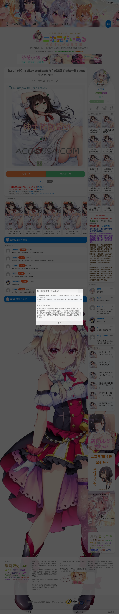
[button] (80, 291)
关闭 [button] (59, 323)
